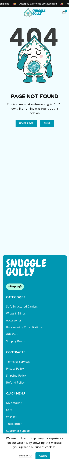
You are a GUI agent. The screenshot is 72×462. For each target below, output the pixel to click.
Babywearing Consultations (24, 327)
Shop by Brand (15, 341)
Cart (9, 410)
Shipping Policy (16, 375)
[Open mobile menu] (4, 12)
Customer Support (18, 431)
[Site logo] (34, 12)
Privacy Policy (15, 369)
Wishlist (11, 417)
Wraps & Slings (16, 313)
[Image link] (26, 267)
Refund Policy (15, 382)
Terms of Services (18, 362)
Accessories (13, 320)
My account (14, 403)
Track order (13, 424)
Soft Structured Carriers (22, 306)
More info (25, 455)
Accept (43, 455)
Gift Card (12, 334)
